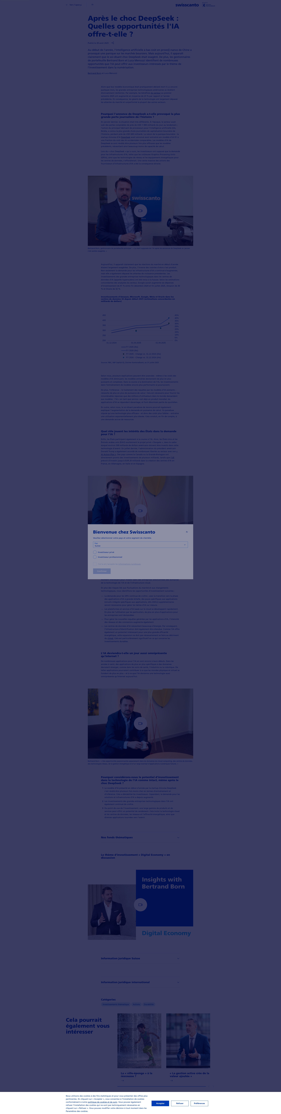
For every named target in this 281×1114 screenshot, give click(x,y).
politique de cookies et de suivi (102, 1102)
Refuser (179, 1103)
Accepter (160, 1103)
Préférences (199, 1103)
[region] (140, 1103)
